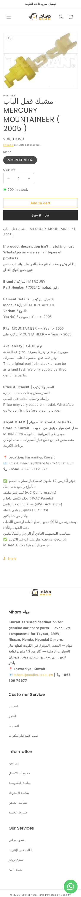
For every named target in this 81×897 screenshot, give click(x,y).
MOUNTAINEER (20, 160)
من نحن (14, 763)
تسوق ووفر (16, 859)
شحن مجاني (17, 840)
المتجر (13, 716)
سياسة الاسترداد (19, 793)
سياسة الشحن (18, 802)
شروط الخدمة (18, 812)
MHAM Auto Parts (33, 894)
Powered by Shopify (58, 894)
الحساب (14, 706)
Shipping (8, 144)
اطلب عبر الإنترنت (20, 850)
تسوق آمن (15, 869)
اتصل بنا (14, 726)
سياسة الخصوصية (20, 783)
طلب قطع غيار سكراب (23, 735)
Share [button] (12, 558)
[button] (8, 16)
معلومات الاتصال (19, 773)
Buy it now (41, 215)
